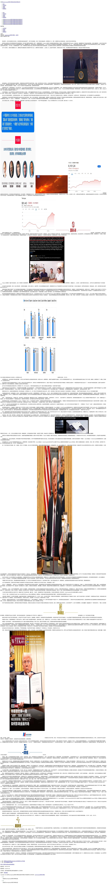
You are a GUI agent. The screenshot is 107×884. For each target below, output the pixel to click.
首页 (3, 4)
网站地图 (6, 872)
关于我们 (4, 5)
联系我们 (4, 8)
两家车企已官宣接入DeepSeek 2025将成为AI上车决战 (14, 861)
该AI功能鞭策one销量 (8, 862)
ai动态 (4, 7)
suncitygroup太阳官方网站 (10, 35)
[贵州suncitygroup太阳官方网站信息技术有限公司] (12, 19)
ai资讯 (4, 6)
